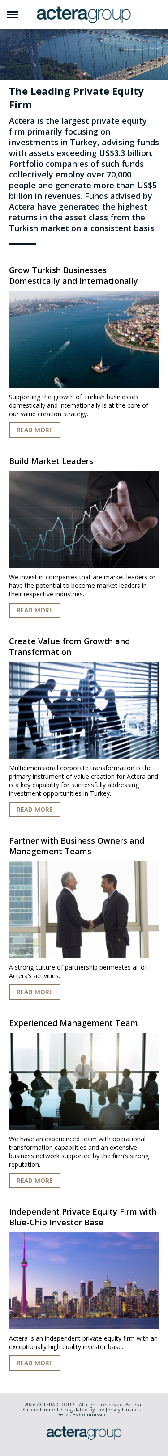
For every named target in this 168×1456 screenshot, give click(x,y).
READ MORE (35, 430)
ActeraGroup (84, 14)
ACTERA (84, 1433)
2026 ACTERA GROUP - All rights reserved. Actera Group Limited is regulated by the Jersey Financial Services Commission (83, 1409)
